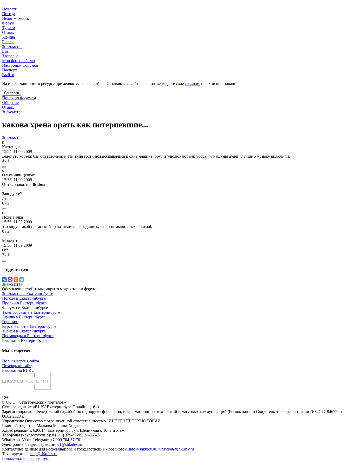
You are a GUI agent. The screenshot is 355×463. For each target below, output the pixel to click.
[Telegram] (21, 279)
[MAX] (10, 279)
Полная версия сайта (20, 361)
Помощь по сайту (17, 365)
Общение (10, 102)
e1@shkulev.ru (69, 444)
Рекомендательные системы (26, 458)
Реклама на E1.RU (18, 370)
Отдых (8, 107)
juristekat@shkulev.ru (176, 449)
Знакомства (12, 112)
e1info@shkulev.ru (140, 449)
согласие (192, 83)
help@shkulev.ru (43, 454)
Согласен (11, 93)
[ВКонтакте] (4, 279)
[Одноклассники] (16, 279)
